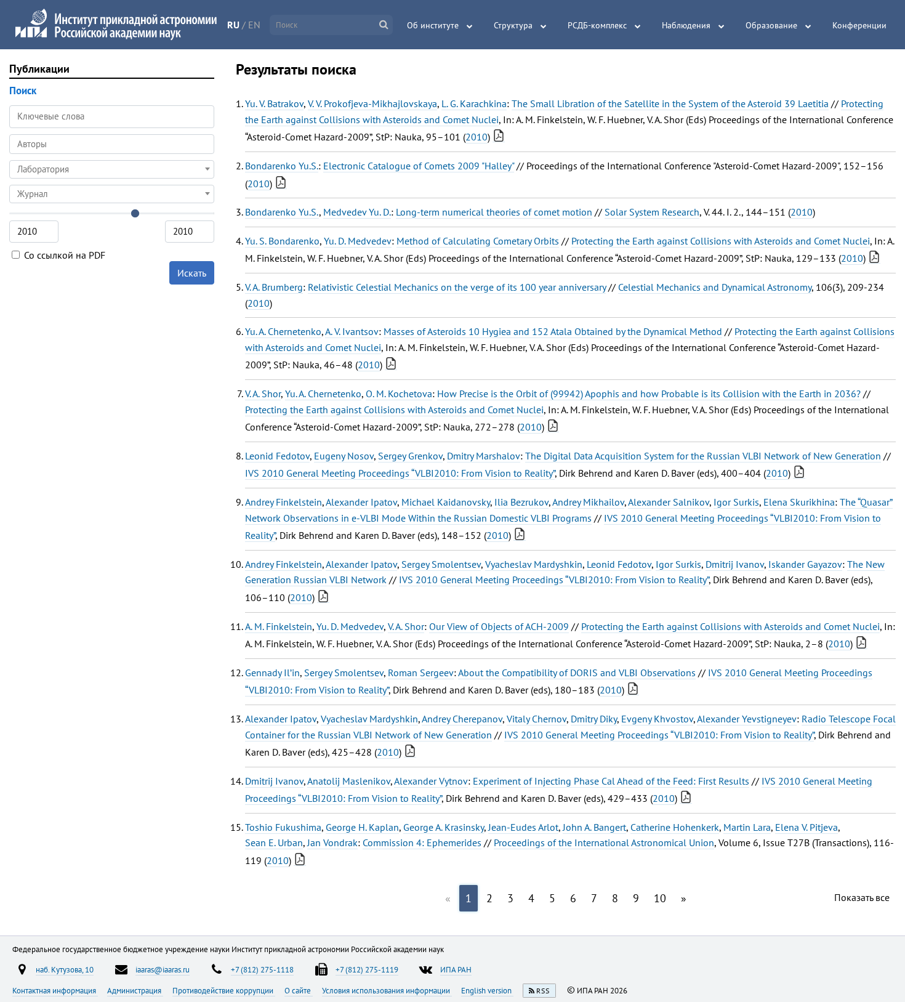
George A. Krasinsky (443, 827)
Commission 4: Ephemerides (422, 842)
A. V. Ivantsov (352, 331)
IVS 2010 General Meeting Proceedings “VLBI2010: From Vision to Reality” (400, 473)
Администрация (135, 990)
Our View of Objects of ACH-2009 (499, 626)
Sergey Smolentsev (441, 564)
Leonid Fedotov (277, 456)
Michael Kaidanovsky (445, 502)
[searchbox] (111, 144)
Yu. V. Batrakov (274, 103)
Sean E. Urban (274, 842)
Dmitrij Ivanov (735, 564)
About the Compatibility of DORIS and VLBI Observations (577, 672)
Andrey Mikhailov (588, 502)
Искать (191, 273)
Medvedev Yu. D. (357, 212)
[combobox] (111, 144)
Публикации (39, 69)
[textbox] (112, 169)
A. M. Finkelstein (278, 626)
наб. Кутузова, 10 (65, 969)
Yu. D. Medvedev (358, 241)
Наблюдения (686, 25)
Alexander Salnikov (668, 502)
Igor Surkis (736, 502)
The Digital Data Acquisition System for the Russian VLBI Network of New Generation (703, 456)
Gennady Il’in (272, 672)
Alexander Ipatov (361, 502)
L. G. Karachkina (474, 103)
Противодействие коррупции (223, 990)
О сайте (298, 990)
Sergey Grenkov (410, 456)
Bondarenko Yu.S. (281, 166)
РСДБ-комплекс (597, 25)
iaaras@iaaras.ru (162, 969)
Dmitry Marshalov (483, 456)
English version (487, 990)
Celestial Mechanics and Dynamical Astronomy (714, 287)
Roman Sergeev (421, 672)
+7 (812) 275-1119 (367, 969)
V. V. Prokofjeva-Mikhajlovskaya (372, 103)
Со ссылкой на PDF (63, 255)
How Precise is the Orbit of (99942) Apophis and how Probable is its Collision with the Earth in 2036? (649, 393)
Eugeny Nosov (344, 456)
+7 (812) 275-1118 (262, 969)
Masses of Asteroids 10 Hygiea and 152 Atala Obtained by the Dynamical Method (553, 331)
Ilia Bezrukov (521, 502)
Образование (771, 25)
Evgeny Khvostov (657, 719)
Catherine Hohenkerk (674, 827)
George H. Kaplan (362, 827)
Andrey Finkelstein (283, 502)
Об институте (433, 25)
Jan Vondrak (332, 842)
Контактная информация (55, 990)
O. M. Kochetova (399, 393)
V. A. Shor (263, 393)
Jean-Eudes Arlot (523, 827)
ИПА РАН (456, 969)
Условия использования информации (387, 990)
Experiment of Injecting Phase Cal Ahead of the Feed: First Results (611, 781)
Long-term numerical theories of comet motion (494, 212)
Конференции (859, 25)
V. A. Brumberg (274, 287)
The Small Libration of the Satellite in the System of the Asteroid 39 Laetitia (670, 103)
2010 (476, 137)
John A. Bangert (594, 827)
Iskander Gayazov (805, 564)
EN (254, 24)
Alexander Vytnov (431, 781)
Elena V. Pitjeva (806, 827)
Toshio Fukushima (283, 827)
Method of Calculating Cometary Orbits (477, 241)
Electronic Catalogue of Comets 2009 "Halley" (418, 166)
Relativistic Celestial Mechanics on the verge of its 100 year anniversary (457, 287)
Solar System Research (652, 212)
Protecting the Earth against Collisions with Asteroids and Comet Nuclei (720, 241)
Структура (513, 25)
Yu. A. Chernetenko (283, 331)
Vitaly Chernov (536, 719)
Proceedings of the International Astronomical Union (604, 842)
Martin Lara (747, 827)
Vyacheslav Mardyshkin (533, 564)
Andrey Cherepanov (462, 719)
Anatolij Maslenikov (348, 781)
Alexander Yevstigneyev (747, 719)
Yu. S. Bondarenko (282, 241)
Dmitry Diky (594, 719)
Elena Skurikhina (799, 502)
